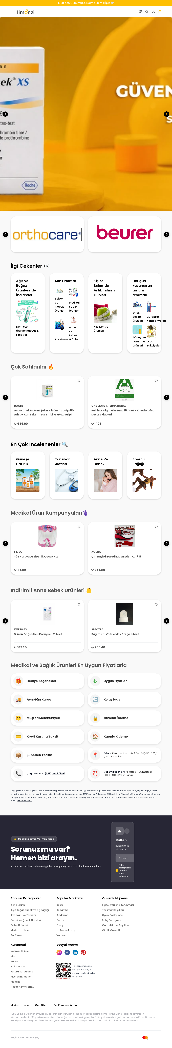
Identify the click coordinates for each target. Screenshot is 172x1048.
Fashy (59, 925)
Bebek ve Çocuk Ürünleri (26, 920)
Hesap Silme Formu (22, 986)
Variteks (61, 935)
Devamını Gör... (24, 800)
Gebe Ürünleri (19, 925)
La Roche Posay (66, 930)
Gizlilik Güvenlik (111, 930)
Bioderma (62, 915)
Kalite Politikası (20, 951)
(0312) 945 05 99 (55, 773)
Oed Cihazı (41, 1005)
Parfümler (17, 935)
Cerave (60, 920)
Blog (13, 956)
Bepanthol (62, 910)
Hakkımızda (18, 966)
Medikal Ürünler (20, 930)
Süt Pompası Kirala (65, 1005)
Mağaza (15, 981)
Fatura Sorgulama (22, 971)
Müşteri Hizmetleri (21, 976)
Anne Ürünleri (19, 905)
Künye (14, 961)
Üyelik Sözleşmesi (112, 915)
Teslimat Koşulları (113, 910)
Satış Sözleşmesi (112, 920)
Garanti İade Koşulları (115, 925)
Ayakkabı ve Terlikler (23, 915)
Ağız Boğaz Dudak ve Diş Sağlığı (30, 910)
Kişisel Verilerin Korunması (118, 905)
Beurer (60, 905)
